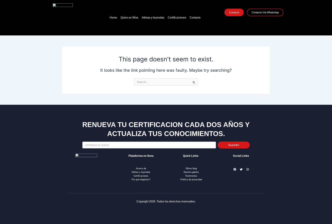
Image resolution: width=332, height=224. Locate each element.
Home (113, 17)
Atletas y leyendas (153, 17)
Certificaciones (177, 17)
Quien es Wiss (129, 17)
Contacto (195, 17)
